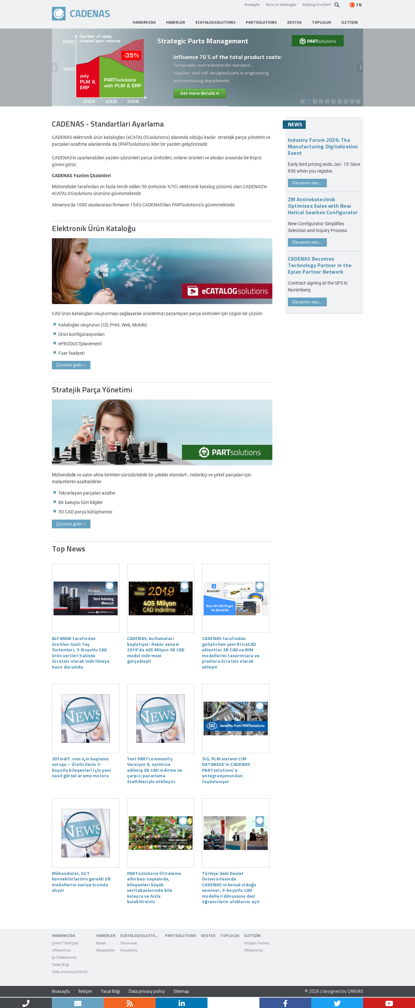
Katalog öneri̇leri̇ (316, 4)
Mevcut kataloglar (281, 4)
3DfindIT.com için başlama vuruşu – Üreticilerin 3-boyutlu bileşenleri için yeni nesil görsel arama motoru (81, 767)
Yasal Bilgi (110, 991)
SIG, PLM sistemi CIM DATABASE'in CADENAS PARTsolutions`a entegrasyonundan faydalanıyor (226, 769)
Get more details (199, 92)
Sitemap (181, 991)
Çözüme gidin (71, 365)
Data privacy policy (147, 991)
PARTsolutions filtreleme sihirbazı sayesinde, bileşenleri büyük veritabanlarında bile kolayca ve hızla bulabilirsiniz (154, 887)
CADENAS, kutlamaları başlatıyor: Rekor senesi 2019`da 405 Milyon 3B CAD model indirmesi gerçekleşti (155, 649)
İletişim (85, 991)
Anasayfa (252, 4)
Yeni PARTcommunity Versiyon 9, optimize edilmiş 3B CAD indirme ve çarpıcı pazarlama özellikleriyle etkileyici (154, 769)
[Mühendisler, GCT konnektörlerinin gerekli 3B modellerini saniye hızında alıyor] (85, 833)
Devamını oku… (307, 182)
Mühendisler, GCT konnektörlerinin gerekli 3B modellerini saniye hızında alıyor (81, 881)
